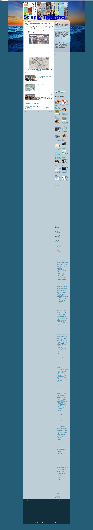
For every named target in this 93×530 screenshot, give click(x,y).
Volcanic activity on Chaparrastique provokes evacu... (62, 347)
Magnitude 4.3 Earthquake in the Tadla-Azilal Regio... (62, 367)
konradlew (49, 522)
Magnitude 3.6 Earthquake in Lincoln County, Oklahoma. (61, 481)
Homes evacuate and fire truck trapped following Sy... (61, 372)
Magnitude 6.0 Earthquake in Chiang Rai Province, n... (61, 446)
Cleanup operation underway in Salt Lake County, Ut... (62, 475)
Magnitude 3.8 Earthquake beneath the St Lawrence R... (62, 308)
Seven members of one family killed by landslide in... (62, 398)
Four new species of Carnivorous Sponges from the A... (62, 273)
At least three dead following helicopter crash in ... (61, 408)
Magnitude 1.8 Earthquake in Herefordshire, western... (61, 404)
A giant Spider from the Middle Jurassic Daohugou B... (61, 312)
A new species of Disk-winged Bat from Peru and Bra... (62, 265)
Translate (62, 92)
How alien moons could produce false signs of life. (62, 461)
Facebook (38, 103)
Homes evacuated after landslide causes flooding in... (62, 389)
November (58, 245)
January (58, 493)
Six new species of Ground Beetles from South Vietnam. (62, 380)
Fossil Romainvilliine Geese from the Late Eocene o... (62, 324)
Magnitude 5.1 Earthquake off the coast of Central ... (62, 487)
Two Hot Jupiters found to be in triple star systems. (61, 426)
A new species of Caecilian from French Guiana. (62, 288)
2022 (57, 232)
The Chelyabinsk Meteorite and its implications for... (62, 459)
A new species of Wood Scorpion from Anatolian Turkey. (62, 321)
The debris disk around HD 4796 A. (62, 448)
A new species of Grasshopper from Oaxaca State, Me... (62, 262)
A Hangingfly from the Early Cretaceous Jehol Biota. (61, 444)
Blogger (56, 522)
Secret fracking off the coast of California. (44, 84)
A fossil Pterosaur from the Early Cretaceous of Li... (62, 437)
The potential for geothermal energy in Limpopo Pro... (62, 297)
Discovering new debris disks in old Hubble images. (62, 483)
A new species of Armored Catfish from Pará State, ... (62, 439)
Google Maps (39, 70)
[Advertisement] (61, 73)
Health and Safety (33, 107)
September (59, 247)
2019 (57, 236)
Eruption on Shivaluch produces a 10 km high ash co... (62, 305)
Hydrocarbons (39, 107)
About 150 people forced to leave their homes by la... (62, 256)
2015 (57, 241)
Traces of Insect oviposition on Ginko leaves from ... (61, 400)
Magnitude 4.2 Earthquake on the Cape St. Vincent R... (62, 383)
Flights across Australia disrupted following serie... (62, 258)
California (28, 107)
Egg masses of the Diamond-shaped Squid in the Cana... (62, 334)
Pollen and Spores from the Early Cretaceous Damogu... (62, 376)
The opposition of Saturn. (61, 440)
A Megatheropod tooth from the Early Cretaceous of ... (61, 269)
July (57, 250)
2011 (57, 497)
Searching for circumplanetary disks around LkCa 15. (62, 472)
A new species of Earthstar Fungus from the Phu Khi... (62, 402)
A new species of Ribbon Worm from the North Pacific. (62, 326)
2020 (57, 235)
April (58, 489)
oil (45, 107)
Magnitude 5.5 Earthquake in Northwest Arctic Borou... (61, 465)
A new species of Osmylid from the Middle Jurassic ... (62, 341)
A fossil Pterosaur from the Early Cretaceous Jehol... (62, 414)
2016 (57, 240)
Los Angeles (43, 107)
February (58, 492)
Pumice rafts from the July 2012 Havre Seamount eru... (62, 284)
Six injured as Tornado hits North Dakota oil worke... (62, 295)
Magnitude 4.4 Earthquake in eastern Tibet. (61, 457)
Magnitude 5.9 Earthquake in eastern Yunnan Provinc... (61, 277)
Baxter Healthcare (32, 31)
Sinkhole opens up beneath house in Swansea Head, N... (62, 299)
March (58, 490)
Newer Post (27, 111)
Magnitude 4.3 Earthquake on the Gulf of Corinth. (62, 393)
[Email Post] (37, 106)
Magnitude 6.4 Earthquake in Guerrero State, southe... (61, 412)
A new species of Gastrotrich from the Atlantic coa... (62, 330)
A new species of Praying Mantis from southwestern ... (62, 291)
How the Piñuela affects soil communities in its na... (61, 396)
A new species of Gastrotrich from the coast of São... (62, 275)
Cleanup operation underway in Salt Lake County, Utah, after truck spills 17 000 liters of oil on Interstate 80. (44, 76)
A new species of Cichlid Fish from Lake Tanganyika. (62, 301)
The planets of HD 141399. (61, 322)
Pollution (29, 108)
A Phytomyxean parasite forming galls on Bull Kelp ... (62, 336)
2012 (57, 496)
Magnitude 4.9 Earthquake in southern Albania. (61, 374)
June (58, 251)
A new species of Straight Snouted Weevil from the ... (62, 429)
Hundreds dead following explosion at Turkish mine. (62, 361)
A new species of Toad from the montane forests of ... (62, 328)
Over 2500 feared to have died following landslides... (61, 463)
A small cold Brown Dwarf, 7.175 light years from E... (62, 435)
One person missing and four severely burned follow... (61, 282)
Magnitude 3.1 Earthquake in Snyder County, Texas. (61, 357)
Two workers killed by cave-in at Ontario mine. (62, 431)
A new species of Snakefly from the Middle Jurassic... (62, 467)
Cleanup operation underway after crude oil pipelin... (62, 355)
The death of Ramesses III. (61, 473)
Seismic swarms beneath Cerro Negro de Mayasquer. (61, 391)
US (31, 108)
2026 (57, 227)
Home (39, 111)
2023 (57, 231)
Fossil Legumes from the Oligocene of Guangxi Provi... (62, 453)
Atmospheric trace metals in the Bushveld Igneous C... (62, 343)
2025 (57, 228)
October (58, 246)
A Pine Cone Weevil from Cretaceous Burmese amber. (61, 279)
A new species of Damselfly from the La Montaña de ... (62, 349)
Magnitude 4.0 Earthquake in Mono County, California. (62, 267)
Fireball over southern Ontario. (61, 449)
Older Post (51, 111)
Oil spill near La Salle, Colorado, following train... (62, 387)
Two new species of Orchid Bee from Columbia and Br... (62, 315)
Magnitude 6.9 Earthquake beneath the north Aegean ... (62, 339)
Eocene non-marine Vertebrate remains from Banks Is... (61, 416)
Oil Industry (48, 107)
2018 (57, 237)
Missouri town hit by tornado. (61, 381)
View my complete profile (59, 52)
